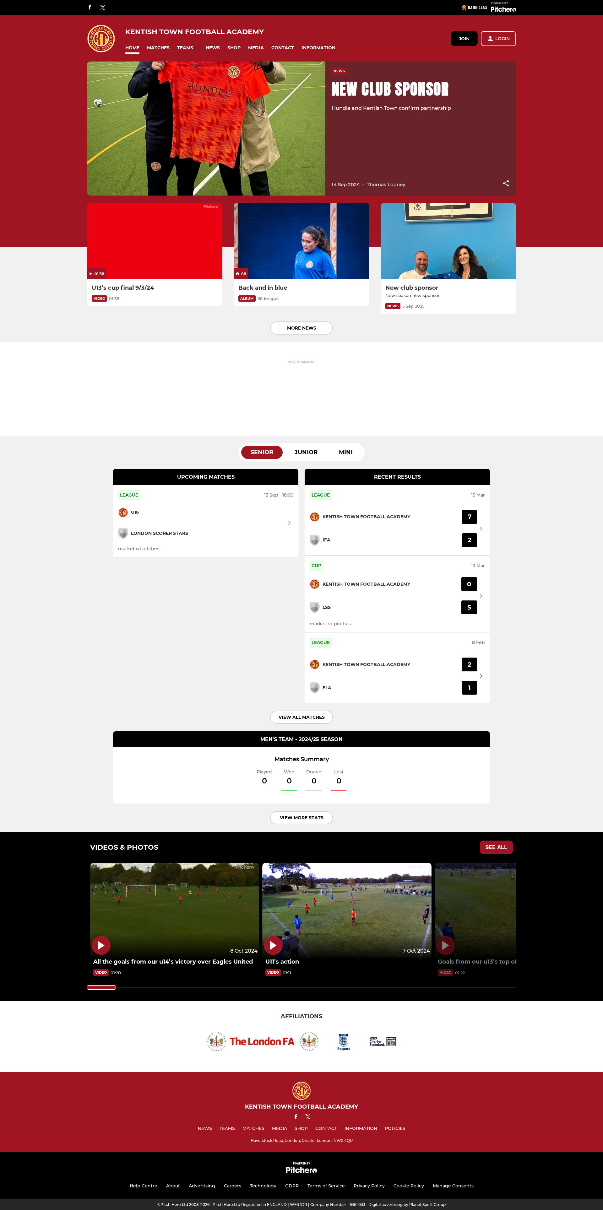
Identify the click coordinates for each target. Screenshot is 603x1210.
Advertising (202, 1186)
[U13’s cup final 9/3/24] (154, 241)
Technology (263, 1186)
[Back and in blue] (301, 241)
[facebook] (90, 8)
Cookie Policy (409, 1186)
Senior (262, 452)
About (173, 1186)
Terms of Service (326, 1186)
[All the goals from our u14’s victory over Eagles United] (174, 910)
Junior (306, 452)
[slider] (101, 987)
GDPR (292, 1186)
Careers (232, 1186)
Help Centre (143, 1186)
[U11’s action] (346, 910)
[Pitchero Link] (503, 10)
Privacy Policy (369, 1186)
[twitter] (102, 8)
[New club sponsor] (448, 241)
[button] (132, 48)
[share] (506, 184)
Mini (346, 452)
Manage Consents (453, 1186)
